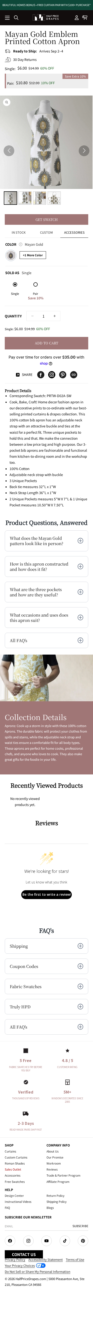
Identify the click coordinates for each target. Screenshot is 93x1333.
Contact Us (24, 1254)
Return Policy (55, 1195)
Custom (46, 232)
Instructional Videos (18, 1201)
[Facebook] (40, 374)
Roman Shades (15, 1163)
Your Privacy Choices (20, 1265)
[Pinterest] (62, 374)
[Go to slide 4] (54, 198)
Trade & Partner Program (63, 1175)
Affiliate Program (57, 1181)
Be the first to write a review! (46, 894)
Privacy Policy (15, 1259)
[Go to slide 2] (25, 198)
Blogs (50, 1207)
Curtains (10, 1151)
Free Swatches (15, 1181)
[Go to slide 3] (39, 198)
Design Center (14, 1195)
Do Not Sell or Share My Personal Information (37, 1271)
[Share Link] (73, 374)
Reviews (52, 1169)
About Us (52, 1151)
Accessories (13, 1175)
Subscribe (80, 1226)
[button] (7, 18)
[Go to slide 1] (10, 198)
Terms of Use (75, 1259)
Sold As (18, 272)
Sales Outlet (13, 1169)
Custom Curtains (16, 1157)
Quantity (13, 316)
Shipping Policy (56, 1201)
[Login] (77, 17)
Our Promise (54, 1157)
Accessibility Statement (45, 1259)
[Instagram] (51, 374)
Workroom (53, 1163)
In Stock (19, 232)
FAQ (7, 1207)
